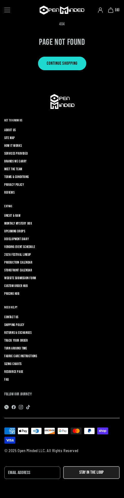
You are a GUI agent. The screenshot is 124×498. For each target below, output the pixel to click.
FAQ (6, 379)
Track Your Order (16, 340)
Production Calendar (18, 262)
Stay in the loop (91, 472)
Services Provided (16, 153)
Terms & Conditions (16, 177)
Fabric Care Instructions (20, 356)
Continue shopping (62, 63)
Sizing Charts (13, 364)
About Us (10, 130)
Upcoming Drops (14, 231)
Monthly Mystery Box (18, 223)
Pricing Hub (12, 294)
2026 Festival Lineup (17, 255)
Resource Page (13, 372)
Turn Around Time (15, 348)
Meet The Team (13, 169)
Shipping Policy (14, 325)
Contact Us (11, 317)
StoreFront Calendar (18, 270)
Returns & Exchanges (17, 333)
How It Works (13, 146)
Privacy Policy (14, 185)
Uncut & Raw (12, 216)
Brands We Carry (15, 161)
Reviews (9, 192)
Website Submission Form (20, 278)
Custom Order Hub (16, 286)
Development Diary (16, 239)
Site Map (9, 138)
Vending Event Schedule (19, 247)
